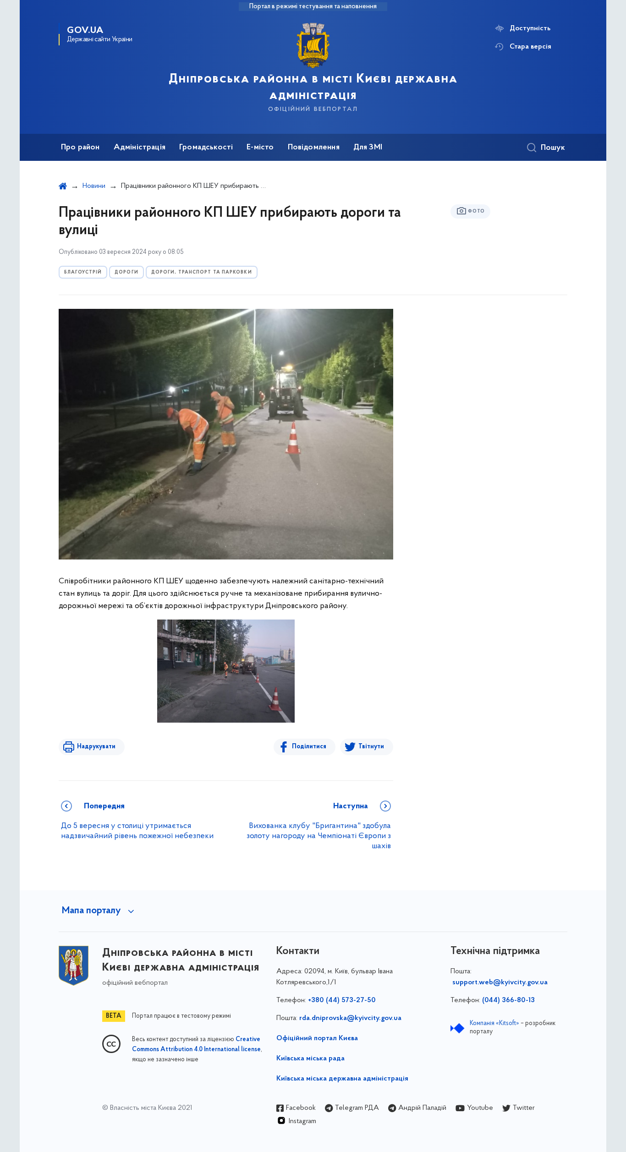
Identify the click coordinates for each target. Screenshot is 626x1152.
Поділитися (309, 746)
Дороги (126, 272)
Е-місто (260, 147)
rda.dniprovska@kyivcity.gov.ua (350, 1018)
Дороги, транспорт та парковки (201, 272)
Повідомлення (314, 147)
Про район (80, 147)
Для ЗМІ (367, 147)
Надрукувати (96, 746)
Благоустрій (83, 272)
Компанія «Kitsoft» (494, 1023)
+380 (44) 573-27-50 (342, 1000)
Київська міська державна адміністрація (342, 1078)
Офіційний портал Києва (317, 1038)
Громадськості (206, 147)
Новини (93, 186)
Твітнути (371, 746)
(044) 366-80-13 (508, 1000)
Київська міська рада (310, 1058)
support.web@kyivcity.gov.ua (500, 982)
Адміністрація (139, 147)
